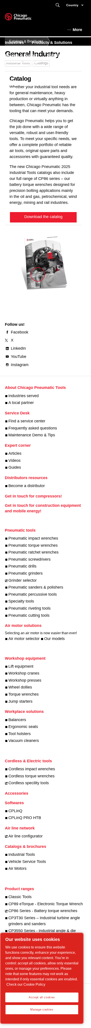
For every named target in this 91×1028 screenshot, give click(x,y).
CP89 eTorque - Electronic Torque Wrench (45, 904)
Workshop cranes (23, 673)
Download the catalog (43, 217)
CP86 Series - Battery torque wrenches (42, 911)
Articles (14, 453)
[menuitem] (18, 42)
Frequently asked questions (32, 428)
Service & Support (22, 55)
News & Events (53, 68)
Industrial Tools (21, 854)
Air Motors (17, 868)
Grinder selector (22, 580)
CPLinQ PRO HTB (24, 817)
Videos (14, 460)
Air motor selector (24, 638)
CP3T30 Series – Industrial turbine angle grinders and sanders (44, 921)
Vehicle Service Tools (27, 861)
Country (72, 5)
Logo (23, 18)
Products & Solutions (52, 42)
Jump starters (20, 701)
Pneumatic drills (22, 566)
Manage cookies (41, 1009)
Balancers (17, 720)
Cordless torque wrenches (31, 776)
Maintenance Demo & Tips (31, 435)
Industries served (23, 396)
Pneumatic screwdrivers (29, 559)
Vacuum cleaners (23, 740)
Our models (54, 638)
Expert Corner (18, 68)
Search (57, 5)
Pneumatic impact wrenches (33, 538)
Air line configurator (25, 836)
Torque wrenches (23, 694)
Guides (14, 467)
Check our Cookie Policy (25, 984)
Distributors (58, 55)
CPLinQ (15, 811)
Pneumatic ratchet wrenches (33, 552)
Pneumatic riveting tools (29, 608)
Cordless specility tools (28, 783)
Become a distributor (26, 486)
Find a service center (26, 421)
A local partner (21, 402)
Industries (14, 42)
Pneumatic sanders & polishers (35, 587)
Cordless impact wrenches (31, 769)
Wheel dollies (20, 687)
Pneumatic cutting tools (28, 615)
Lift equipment (20, 666)
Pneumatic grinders (25, 573)
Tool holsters (19, 733)
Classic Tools (20, 897)
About (10, 81)
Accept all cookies (42, 997)
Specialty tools (21, 601)
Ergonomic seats (23, 726)
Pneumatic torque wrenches (33, 545)
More (77, 29)
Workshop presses (24, 680)
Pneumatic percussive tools (32, 594)
